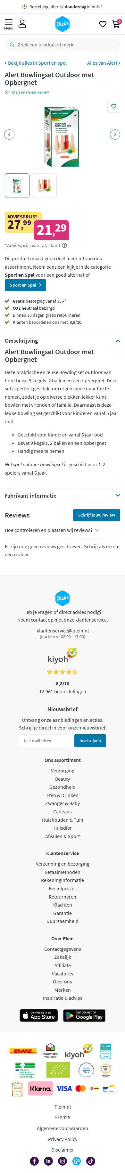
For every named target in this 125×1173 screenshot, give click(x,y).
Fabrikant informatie (30, 496)
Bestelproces (63, 888)
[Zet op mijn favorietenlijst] (113, 106)
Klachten (62, 904)
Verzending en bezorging (62, 863)
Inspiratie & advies (62, 998)
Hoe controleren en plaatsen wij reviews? (49, 530)
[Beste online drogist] (105, 1070)
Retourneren (62, 896)
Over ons (62, 981)
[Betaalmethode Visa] (63, 1088)
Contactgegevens (62, 949)
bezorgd (34, 308)
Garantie (62, 913)
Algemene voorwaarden (62, 1128)
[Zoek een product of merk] (11, 44)
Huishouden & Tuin (62, 820)
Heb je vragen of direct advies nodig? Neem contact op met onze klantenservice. (62, 616)
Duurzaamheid (62, 921)
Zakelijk (62, 957)
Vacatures (62, 973)
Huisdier (63, 828)
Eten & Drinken (62, 795)
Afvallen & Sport (62, 836)
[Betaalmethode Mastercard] (80, 1088)
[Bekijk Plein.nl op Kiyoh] (79, 1051)
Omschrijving (21, 341)
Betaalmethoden (62, 872)
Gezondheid (62, 787)
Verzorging (62, 770)
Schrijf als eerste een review (27, 92)
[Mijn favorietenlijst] (102, 24)
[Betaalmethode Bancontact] (108, 1088)
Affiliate (62, 965)
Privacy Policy (62, 1139)
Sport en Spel (23, 285)
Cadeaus (62, 811)
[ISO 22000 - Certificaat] (86, 1070)
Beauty (62, 779)
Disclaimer (62, 1149)
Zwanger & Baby (62, 803)
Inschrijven (90, 741)
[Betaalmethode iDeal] (94, 1088)
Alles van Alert (102, 62)
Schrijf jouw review (96, 515)
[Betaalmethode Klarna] (40, 1088)
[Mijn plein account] (22, 24)
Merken (62, 990)
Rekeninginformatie (62, 880)
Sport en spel (52, 63)
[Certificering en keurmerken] (58, 1070)
